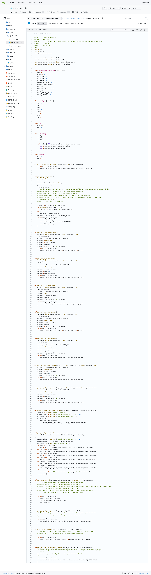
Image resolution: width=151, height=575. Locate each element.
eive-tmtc (22, 8)
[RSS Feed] (104, 8)
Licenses (141, 573)
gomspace (81, 18)
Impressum (32, 2)
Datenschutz (21, 2)
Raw (113, 30)
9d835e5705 (42, 23)
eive (14, 8)
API (148, 573)
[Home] (4, 2)
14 (118, 8)
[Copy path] (102, 18)
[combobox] (136, 18)
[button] (112, 8)
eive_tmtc (73, 18)
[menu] (124, 573)
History (126, 30)
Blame (119, 30)
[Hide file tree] (4, 18)
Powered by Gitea (8, 573)
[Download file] (132, 30)
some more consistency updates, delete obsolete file (65, 23)
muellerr (34, 23)
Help (40, 2)
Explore (11, 2)
